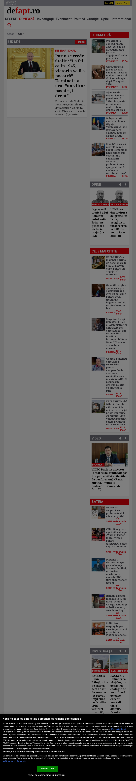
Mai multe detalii (118, 729)
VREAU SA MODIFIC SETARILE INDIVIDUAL (46, 775)
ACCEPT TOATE (47, 769)
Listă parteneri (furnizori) (14, 761)
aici (110, 740)
